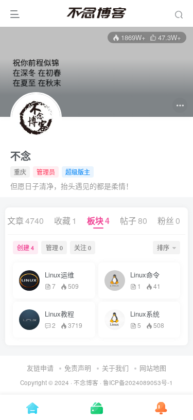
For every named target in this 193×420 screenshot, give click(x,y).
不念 (20, 156)
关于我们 (115, 368)
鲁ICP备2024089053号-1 (138, 382)
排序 (163, 247)
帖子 (133, 220)
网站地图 (152, 368)
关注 (82, 247)
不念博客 (86, 382)
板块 (98, 220)
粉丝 (168, 220)
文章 (25, 220)
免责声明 (77, 368)
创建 (25, 247)
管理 (54, 247)
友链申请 (40, 368)
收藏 (65, 220)
